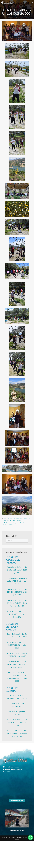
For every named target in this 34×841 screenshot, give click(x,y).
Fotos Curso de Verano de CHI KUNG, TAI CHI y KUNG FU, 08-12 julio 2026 (17, 603)
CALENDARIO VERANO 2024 (12, 521)
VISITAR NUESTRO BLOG (17, 800)
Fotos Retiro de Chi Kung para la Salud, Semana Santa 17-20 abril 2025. (17, 664)
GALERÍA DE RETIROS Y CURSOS (20, 519)
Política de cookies (18, 837)
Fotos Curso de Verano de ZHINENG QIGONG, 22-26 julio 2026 (17, 592)
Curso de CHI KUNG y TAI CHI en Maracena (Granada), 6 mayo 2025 (17, 734)
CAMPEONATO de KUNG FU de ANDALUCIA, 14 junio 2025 (17, 722)
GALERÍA (7, 519)
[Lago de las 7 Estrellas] (6, 3)
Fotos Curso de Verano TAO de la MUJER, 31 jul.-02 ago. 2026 (17, 581)
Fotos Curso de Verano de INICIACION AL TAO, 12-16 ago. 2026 (17, 570)
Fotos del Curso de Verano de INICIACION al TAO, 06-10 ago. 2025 (17, 614)
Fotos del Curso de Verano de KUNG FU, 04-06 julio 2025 (17, 645)
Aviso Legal (25, 837)
